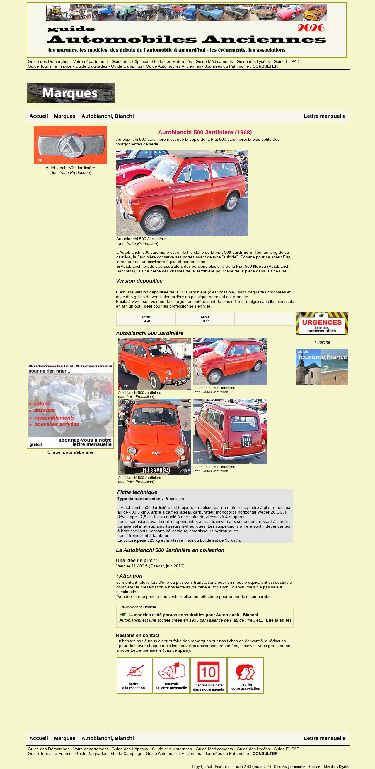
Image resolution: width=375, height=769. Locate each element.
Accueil (38, 116)
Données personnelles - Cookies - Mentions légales (311, 767)
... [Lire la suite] (275, 620)
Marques (65, 116)
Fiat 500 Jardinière (233, 252)
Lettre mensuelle (325, 116)
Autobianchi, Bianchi (107, 116)
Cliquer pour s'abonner (70, 452)
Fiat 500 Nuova (251, 266)
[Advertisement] (222, 96)
